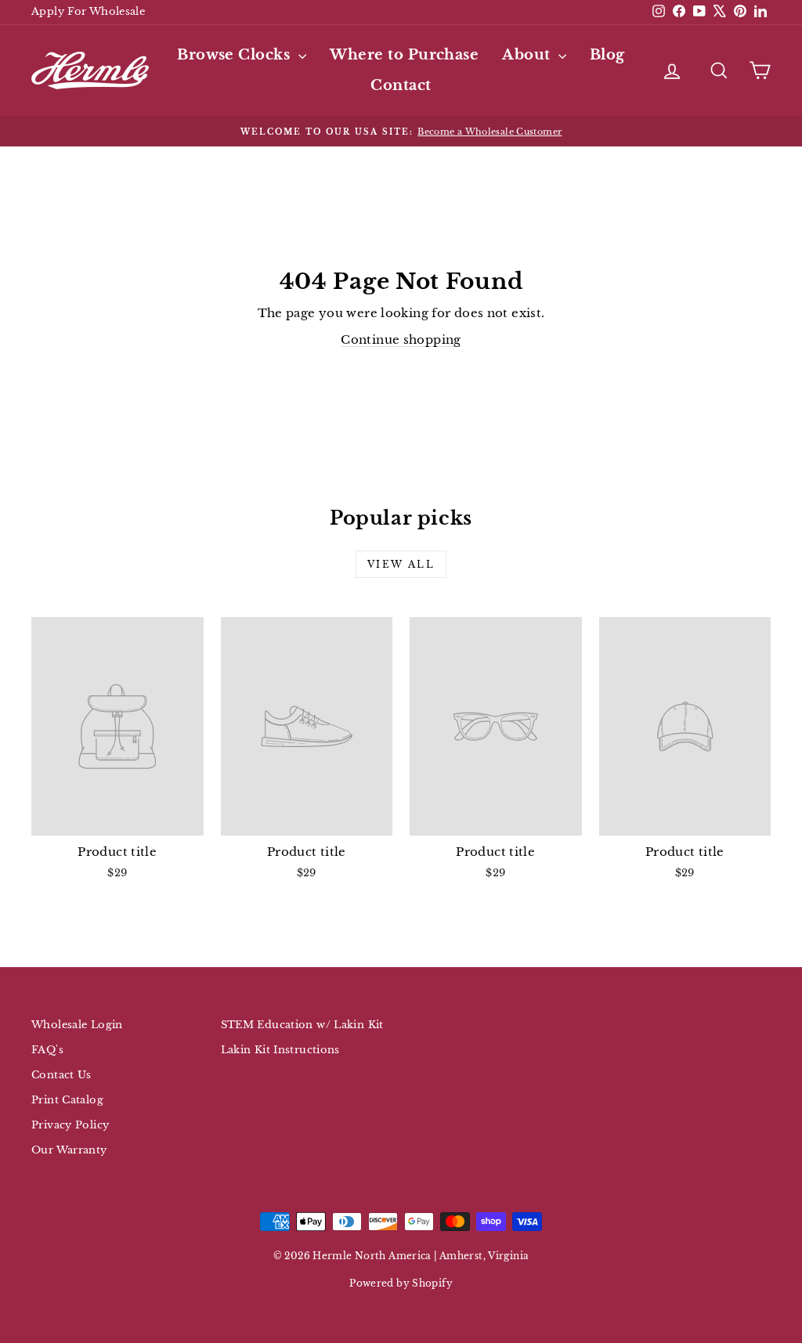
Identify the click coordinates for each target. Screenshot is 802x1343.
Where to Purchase (404, 54)
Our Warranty (69, 1150)
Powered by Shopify (401, 1283)
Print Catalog (67, 1100)
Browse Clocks (235, 54)
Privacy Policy (70, 1125)
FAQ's (47, 1049)
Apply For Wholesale (88, 11)
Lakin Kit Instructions (280, 1049)
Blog (607, 54)
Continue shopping (401, 339)
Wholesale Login (77, 1024)
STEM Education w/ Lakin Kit (302, 1024)
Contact (400, 85)
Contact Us (61, 1074)
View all (401, 564)
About (528, 54)
